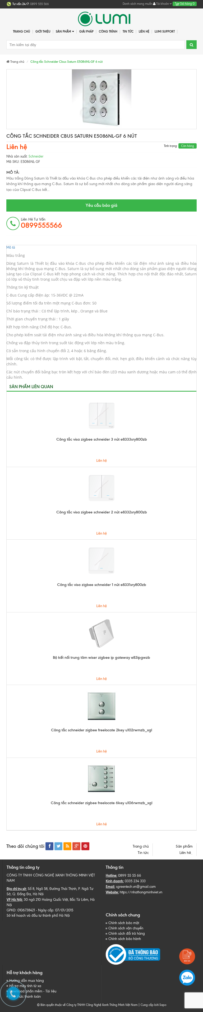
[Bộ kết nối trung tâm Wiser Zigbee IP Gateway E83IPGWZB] (101, 633)
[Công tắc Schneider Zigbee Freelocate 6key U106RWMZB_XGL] (101, 779)
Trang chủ (21, 31)
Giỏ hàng (187, 4)
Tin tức (128, 31)
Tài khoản (162, 4)
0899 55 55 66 (129, 875)
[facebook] (49, 846)
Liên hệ (144, 31)
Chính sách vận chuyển (125, 928)
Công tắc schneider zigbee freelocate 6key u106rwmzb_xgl (101, 802)
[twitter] (58, 846)
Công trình (108, 31)
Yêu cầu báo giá (101, 205)
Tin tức (143, 852)
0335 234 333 (135, 881)
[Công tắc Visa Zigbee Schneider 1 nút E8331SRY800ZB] (101, 561)
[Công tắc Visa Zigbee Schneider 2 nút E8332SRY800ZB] (101, 488)
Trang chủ (141, 846)
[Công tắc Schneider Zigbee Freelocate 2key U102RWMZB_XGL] (101, 706)
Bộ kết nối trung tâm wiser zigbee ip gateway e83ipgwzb (101, 657)
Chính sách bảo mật (123, 923)
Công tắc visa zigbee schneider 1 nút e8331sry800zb (101, 584)
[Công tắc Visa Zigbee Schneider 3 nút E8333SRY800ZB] (101, 415)
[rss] (67, 846)
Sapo (162, 1005)
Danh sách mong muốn (137, 4)
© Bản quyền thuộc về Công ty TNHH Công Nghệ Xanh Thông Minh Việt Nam (87, 1005)
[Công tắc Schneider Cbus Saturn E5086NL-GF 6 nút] (101, 99)
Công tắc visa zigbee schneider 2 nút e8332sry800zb (101, 512)
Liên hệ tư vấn (41, 223)
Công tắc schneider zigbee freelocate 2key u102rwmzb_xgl (101, 730)
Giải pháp (86, 31)
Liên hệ (186, 852)
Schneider (36, 156)
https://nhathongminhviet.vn (141, 892)
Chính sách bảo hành (124, 939)
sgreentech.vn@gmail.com (136, 887)
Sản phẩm (184, 846)
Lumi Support (165, 31)
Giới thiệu (42, 31)
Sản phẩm (63, 31)
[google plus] (76, 846)
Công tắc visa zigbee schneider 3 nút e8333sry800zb (101, 439)
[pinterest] (85, 846)
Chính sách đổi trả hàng (126, 933)
